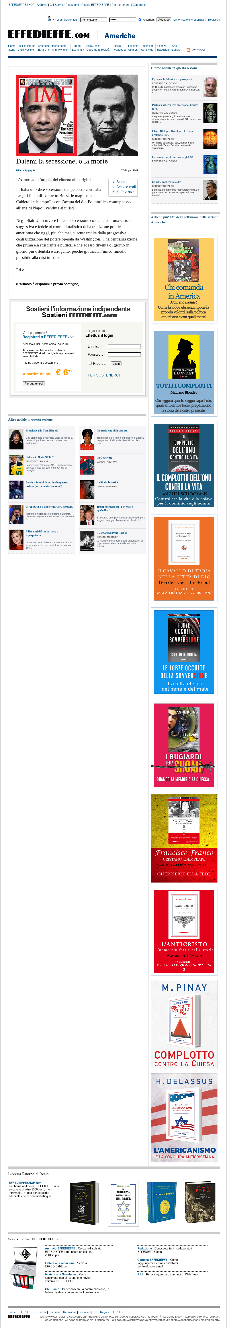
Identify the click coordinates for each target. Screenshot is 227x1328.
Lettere (176, 49)
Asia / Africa (93, 45)
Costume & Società (98, 49)
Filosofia (133, 45)
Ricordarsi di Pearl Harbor (112, 533)
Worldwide (147, 49)
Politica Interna (26, 45)
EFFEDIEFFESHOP (21, 4)
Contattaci (139, 4)
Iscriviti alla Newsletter (60, 1274)
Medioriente (59, 45)
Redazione (72, 4)
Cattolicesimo (26, 49)
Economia (78, 49)
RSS (140, 1274)
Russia (116, 45)
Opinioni (133, 49)
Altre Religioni (60, 49)
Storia (11, 49)
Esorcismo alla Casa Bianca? (42, 430)
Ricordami (149, 19)
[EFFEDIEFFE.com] (52, 39)
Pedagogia (119, 49)
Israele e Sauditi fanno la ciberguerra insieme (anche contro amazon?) (47, 484)
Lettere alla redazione (59, 1263)
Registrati (214, 19)
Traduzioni (163, 49)
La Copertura (104, 457)
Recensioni (147, 45)
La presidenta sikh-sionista (112, 430)
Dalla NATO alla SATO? (40, 457)
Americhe (44, 45)
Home (12, 45)
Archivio (42, 4)
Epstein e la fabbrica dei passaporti (172, 79)
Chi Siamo (56, 4)
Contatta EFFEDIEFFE (152, 1259)
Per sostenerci (121, 4)
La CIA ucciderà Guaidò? (167, 182)
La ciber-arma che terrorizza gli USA (173, 157)
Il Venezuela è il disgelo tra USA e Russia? (49, 506)
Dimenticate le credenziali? (189, 19)
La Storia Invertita (107, 482)
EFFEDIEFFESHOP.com (25, 1182)
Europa (76, 45)
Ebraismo (44, 49)
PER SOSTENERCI (104, 375)
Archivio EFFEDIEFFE (60, 1248)
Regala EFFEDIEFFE (95, 4)
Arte (174, 45)
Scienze (161, 45)
